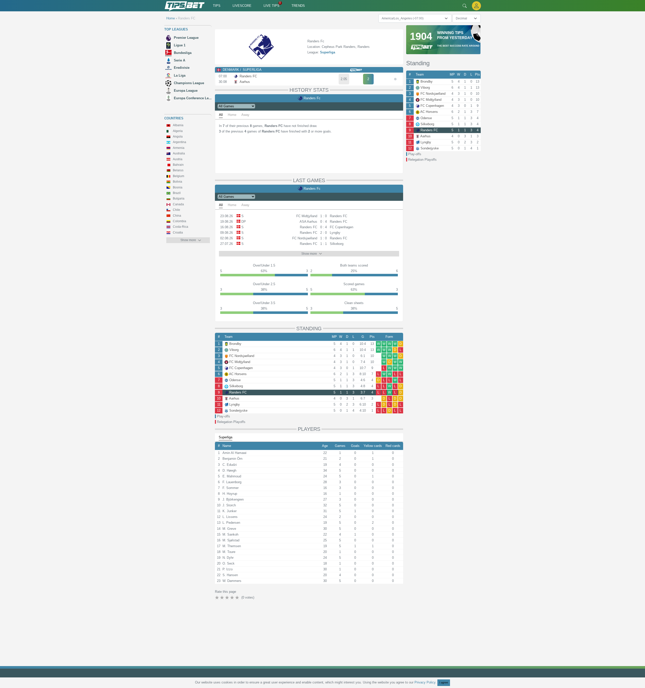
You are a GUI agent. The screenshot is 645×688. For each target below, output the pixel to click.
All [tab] (221, 115)
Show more (188, 240)
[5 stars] (237, 598)
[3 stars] (227, 598)
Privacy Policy (424, 682)
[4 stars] (232, 598)
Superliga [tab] (225, 437)
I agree (443, 682)
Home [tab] (232, 115)
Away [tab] (245, 115)
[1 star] (217, 598)
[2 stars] (222, 598)
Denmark (231, 70)
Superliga (327, 52)
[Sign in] (476, 6)
